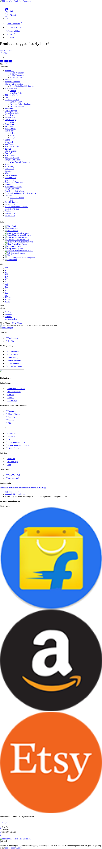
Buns (12, 122)
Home (2, 50)
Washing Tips (12, 462)
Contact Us (11, 433)
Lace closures (10, 178)
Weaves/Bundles (14, 392)
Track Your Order (14, 475)
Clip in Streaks (11, 151)
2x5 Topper (9, 126)
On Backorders (11, 319)
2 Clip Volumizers (17, 77)
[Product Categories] (6, 7)
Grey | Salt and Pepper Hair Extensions (20, 193)
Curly (7, 97)
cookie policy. (10, 848)
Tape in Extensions (12, 82)
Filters (5, 53)
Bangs (7, 140)
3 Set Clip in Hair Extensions (16, 207)
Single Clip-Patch (12, 189)
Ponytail (8, 171)
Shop (9, 50)
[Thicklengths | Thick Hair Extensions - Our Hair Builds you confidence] (15, 1)
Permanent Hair (13, 31)
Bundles (13, 91)
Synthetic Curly (16, 102)
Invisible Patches (11, 202)
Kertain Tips (10, 213)
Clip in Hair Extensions (14, 84)
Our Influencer (13, 351)
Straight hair (10, 211)
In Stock (8, 317)
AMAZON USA (12, 113)
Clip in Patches (11, 175)
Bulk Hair (9, 108)
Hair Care (11, 459)
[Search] (6, 18)
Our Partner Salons (14, 366)
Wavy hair (9, 79)
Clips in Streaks (13, 414)
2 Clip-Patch (10, 215)
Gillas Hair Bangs (12, 209)
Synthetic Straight (17, 106)
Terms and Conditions (16, 442)
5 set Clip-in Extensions (14, 191)
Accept (19, 848)
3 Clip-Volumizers (17, 75)
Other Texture (10, 115)
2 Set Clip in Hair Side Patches (22, 86)
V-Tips (12, 133)
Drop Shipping (13, 363)
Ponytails (11, 417)
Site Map (11, 436)
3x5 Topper (9, 180)
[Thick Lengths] (6, 327)
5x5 (11, 200)
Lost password (13, 478)
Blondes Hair (10, 117)
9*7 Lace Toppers (12, 146)
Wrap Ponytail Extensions (20, 162)
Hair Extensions (13, 24)
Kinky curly (9, 166)
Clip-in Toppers (11, 111)
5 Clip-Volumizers (17, 73)
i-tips (12, 135)
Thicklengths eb (11, 95)
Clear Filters (17, 323)
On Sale (8, 312)
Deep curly (9, 142)
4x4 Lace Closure (17, 198)
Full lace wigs (10, 128)
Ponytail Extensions (13, 160)
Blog (9, 465)
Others (10, 34)
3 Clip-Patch (10, 204)
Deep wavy (9, 124)
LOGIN (10, 37)
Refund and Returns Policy (18, 445)
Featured (8, 314)
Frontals (8, 184)
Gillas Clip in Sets (12, 100)
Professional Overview (16, 389)
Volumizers (9, 71)
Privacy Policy (13, 448)
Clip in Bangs (10, 120)
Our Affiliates (12, 354)
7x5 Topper (9, 169)
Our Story (11, 341)
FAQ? (9, 439)
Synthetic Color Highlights (20, 104)
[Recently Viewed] (6, 825)
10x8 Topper (10, 155)
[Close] (6, 64)
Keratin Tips (12, 400)
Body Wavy (9, 153)
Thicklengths (12, 338)
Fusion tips (9, 131)
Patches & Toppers (14, 27)
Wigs (7, 173)
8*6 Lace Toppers (12, 157)
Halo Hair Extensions (13, 186)
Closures (8, 195)
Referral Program (14, 357)
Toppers (8, 149)
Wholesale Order (14, 360)
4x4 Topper (9, 144)
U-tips (12, 137)
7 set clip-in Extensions (14, 182)
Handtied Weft (15, 93)
